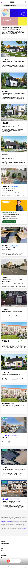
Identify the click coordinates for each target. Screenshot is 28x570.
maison (7, 525)
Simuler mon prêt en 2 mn (9, 221)
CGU (2, 548)
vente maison (20, 520)
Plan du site (3, 541)
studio (15, 525)
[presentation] (2, 176)
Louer (14, 568)
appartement (11, 525)
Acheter (2, 568)
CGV (2, 550)
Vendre (8, 568)
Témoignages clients (5, 553)
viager (17, 521)
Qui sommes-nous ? (5, 543)
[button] (11, 183)
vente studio (9, 521)
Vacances (19, 568)
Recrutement (4, 555)
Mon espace (25, 568)
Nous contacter (4, 546)
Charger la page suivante (6, 512)
